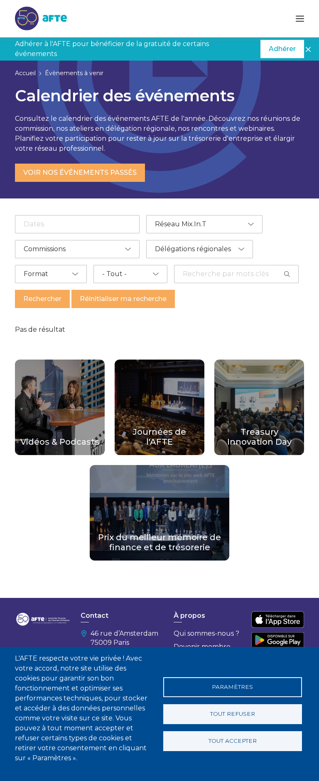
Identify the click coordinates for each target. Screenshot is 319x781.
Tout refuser (232, 713)
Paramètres (232, 686)
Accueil (25, 73)
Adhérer (282, 49)
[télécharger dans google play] (277, 640)
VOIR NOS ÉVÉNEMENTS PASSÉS (80, 172)
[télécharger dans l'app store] (277, 619)
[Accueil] (41, 18)
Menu (300, 19)
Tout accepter (233, 740)
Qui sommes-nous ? (206, 633)
